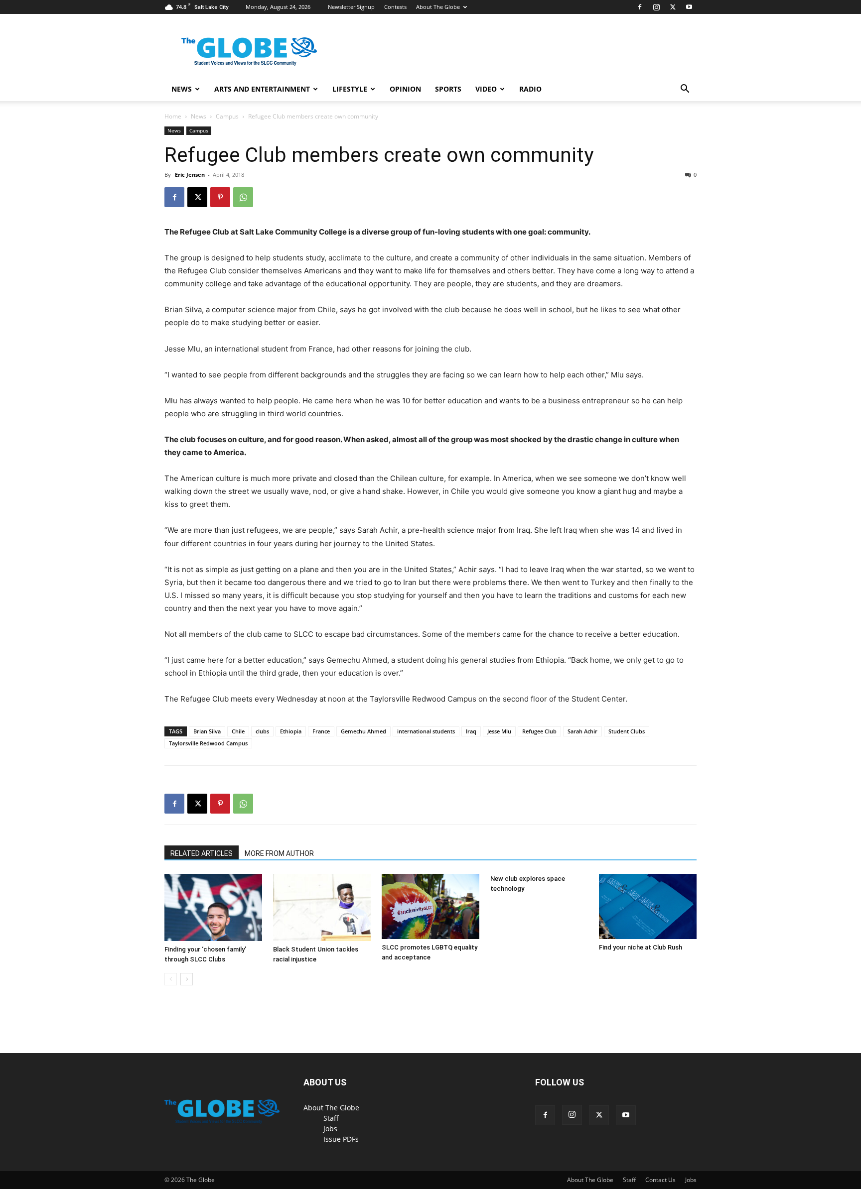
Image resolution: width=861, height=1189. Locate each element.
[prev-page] (170, 979)
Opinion (405, 89)
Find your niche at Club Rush (640, 947)
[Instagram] (656, 7)
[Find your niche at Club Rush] (648, 906)
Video (486, 89)
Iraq (471, 731)
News (181, 89)
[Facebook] (639, 7)
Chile (238, 731)
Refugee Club (539, 731)
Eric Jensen (190, 174)
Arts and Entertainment (262, 89)
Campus (227, 116)
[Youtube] (689, 7)
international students (426, 731)
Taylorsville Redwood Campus (208, 743)
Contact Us (660, 1180)
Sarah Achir (582, 731)
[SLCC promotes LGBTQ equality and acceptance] (430, 906)
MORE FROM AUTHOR (279, 853)
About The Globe (438, 6)
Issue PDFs (341, 1139)
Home (172, 116)
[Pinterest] (220, 197)
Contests (395, 6)
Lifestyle (349, 89)
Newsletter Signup (351, 6)
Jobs (330, 1128)
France (321, 731)
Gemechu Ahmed (363, 731)
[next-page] (186, 979)
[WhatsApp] (243, 197)
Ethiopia (290, 731)
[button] (685, 90)
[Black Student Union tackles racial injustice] (322, 907)
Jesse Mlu (499, 731)
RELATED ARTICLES (201, 853)
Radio (530, 89)
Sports (448, 89)
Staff (331, 1118)
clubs (262, 731)
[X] (672, 7)
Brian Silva (207, 731)
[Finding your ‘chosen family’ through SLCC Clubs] (213, 907)
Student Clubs (626, 731)
